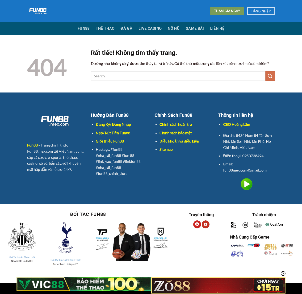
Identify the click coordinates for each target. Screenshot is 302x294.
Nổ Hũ (174, 28)
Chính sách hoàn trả (175, 124)
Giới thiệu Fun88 (110, 141)
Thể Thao (105, 28)
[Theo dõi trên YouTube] (206, 224)
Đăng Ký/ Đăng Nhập (113, 124)
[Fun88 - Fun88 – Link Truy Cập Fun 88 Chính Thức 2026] (109, 11)
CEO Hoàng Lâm (236, 124)
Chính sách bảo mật (175, 132)
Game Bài (195, 28)
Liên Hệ (217, 28)
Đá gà (126, 28)
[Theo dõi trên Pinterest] (197, 224)
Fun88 (84, 28)
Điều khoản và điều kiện (179, 141)
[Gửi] (270, 75)
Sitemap (166, 149)
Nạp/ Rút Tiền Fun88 (113, 132)
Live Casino (150, 28)
